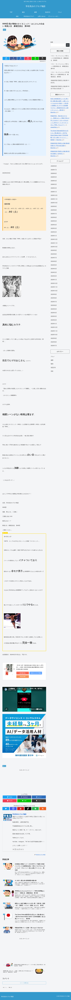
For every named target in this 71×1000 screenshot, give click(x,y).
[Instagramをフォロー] (13, 808)
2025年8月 (54, 210)
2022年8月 (54, 342)
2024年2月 (54, 276)
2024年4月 (54, 268)
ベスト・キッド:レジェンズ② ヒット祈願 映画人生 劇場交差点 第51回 (60, 66)
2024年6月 (54, 261)
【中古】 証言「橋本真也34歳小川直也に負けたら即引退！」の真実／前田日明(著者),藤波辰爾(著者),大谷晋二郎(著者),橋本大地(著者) (30, 667)
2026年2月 (54, 188)
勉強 (52, 364)
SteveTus (53, 112)
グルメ (52, 356)
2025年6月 (54, 217)
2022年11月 (54, 331)
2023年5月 (54, 309)
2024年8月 (54, 254)
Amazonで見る (23, 676)
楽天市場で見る (23, 673)
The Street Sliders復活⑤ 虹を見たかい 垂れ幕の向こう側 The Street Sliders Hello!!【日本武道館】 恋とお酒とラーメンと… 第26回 (59, 135)
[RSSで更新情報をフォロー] (42, 808)
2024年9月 (54, 250)
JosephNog (53, 127)
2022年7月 (54, 345)
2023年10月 (54, 290)
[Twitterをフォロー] (5, 808)
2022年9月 (54, 338)
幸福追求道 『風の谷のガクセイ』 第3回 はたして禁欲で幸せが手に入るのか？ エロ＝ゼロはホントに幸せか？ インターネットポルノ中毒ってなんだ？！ (59, 120)
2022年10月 (54, 334)
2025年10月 (54, 202)
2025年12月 (54, 195)
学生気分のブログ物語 (19, 814)
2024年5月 (54, 265)
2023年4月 (54, 312)
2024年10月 (54, 246)
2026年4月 (54, 181)
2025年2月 (54, 232)
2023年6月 (54, 305)
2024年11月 (54, 243)
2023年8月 (54, 298)
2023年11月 (54, 287)
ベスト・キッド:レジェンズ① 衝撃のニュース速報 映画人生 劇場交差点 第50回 (60, 74)
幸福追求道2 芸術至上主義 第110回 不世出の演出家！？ (60, 87)
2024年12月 (54, 239)
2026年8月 (54, 166)
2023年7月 (54, 301)
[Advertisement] (24, 781)
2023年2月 (54, 320)
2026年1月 (54, 192)
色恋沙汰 (53, 367)
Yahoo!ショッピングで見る (36, 673)
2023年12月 (54, 283)
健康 (52, 360)
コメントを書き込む (24, 982)
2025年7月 (54, 213)
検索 (51, 42)
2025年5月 (54, 221)
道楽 (5, 766)
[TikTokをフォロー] (28, 808)
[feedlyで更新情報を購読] (35, 808)
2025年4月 (54, 225)
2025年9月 (54, 206)
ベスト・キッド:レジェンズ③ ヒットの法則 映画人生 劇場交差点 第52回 (60, 58)
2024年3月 (54, 272)
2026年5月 (54, 177)
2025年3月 (54, 228)
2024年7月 (54, 257)
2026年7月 (54, 170)
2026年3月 (54, 184)
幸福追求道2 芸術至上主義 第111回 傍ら (60, 81)
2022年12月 (54, 327)
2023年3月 (54, 316)
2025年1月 (54, 235)
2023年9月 (54, 294)
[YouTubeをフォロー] (20, 808)
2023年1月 (54, 323)
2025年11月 (54, 199)
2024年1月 (54, 279)
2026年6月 (54, 173)
